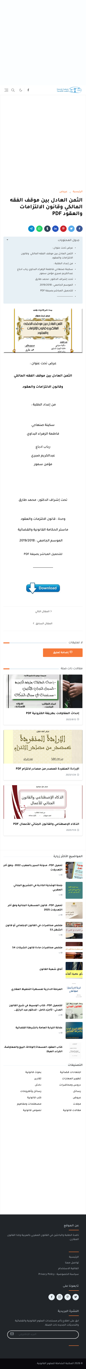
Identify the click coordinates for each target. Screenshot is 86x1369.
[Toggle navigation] (6, 90)
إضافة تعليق (61, 652)
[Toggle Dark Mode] (20, 90)
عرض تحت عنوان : (62, 248)
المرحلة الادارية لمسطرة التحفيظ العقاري (36, 989)
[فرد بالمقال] (71, 229)
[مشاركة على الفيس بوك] (79, 229)
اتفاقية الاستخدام (68, 1268)
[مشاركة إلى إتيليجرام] (31, 229)
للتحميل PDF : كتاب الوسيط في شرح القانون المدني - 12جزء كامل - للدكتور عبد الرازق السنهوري (35, 1010)
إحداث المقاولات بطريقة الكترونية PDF (52, 713)
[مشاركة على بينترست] (63, 229)
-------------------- (65, 296)
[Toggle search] (13, 90)
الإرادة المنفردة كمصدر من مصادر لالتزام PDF (47, 769)
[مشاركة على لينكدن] (55, 229)
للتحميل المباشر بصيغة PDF (56, 291)
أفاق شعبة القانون (50, 969)
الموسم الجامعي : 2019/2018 (56, 285)
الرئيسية (74, 1257)
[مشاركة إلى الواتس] (39, 229)
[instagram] (59, 1297)
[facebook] (28, 90)
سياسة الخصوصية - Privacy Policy (58, 1274)
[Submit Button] (12, 1334)
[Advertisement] (43, 42)
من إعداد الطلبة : (63, 263)
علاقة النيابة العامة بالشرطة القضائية (39, 1028)
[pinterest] (67, 1297)
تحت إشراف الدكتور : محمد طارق (54, 279)
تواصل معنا (72, 1263)
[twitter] (75, 1297)
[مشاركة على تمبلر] (47, 229)
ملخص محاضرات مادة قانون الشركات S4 (37, 947)
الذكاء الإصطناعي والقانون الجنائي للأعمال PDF (46, 824)
